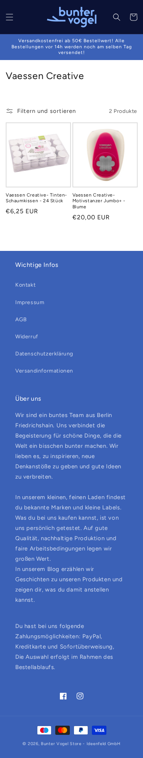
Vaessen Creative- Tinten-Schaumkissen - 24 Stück (36, 198)
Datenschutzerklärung (44, 353)
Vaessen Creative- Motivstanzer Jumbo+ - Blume (99, 200)
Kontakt (25, 285)
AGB (21, 319)
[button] (9, 17)
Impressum (29, 302)
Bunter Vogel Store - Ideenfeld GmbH (81, 743)
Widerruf (26, 336)
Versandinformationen (44, 371)
